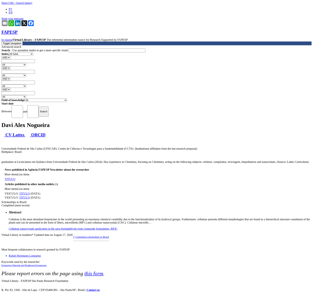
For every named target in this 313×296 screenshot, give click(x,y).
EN (11, 12)
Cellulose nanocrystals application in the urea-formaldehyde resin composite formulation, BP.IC (63, 228)
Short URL (7, 3)
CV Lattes (14, 134)
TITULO (10, 179)
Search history (24, 3)
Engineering (6, 265)
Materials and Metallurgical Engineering (29, 265)
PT (10, 9)
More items (11, 174)
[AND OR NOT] (5, 57)
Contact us (93, 289)
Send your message (12, 18)
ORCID (37, 134)
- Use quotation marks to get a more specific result (34, 50)
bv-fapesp (7, 39)
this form (93, 273)
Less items (23, 174)
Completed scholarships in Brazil (92, 236)
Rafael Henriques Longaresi (25, 255)
